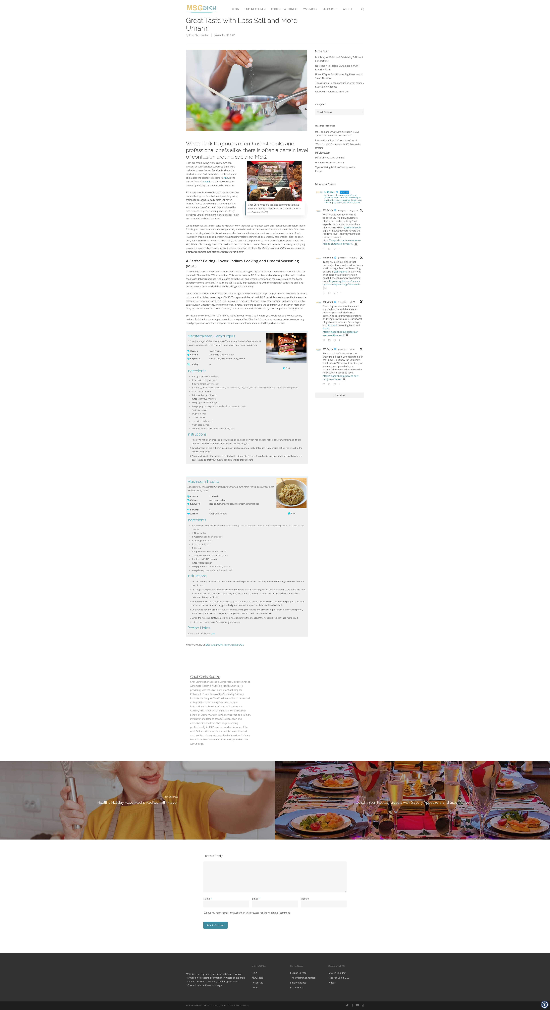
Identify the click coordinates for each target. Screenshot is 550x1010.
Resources (257, 982)
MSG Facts (257, 977)
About (212, 985)
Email (256, 898)
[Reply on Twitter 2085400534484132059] (324, 293)
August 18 (354, 210)
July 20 (352, 349)
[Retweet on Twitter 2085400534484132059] (330, 293)
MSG (226, 177)
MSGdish (328, 210)
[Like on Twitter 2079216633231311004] (336, 384)
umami (206, 181)
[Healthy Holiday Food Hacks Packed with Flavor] (137, 800)
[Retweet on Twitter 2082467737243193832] (330, 340)
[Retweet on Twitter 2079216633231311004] (330, 384)
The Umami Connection (303, 977)
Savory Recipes (298, 982)
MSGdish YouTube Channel (329, 157)
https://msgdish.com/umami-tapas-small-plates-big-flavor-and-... (342, 283)
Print (287, 368)
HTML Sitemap (211, 1005)
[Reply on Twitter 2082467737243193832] (324, 340)
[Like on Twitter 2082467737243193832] (336, 340)
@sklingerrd (340, 271)
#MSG (326, 328)
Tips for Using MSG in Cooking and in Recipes (335, 169)
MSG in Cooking (337, 972)
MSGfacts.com (322, 152)
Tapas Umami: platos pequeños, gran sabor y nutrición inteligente (339, 84)
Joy (213, 633)
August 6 (353, 258)
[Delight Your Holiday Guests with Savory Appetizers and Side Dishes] (412, 800)
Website (305, 898)
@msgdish (342, 210)
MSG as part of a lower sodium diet (224, 644)
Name (207, 898)
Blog (254, 972)
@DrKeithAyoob (352, 227)
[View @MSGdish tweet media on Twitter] (356, 244)
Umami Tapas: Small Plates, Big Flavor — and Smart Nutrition (339, 76)
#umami (332, 325)
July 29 (352, 302)
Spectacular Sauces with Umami (332, 91)
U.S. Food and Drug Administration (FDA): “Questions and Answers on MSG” (337, 133)
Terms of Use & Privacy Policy (234, 1005)
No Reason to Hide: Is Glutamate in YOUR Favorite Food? (337, 67)
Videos (332, 982)
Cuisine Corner (298, 972)
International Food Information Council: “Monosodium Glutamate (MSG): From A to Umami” (338, 144)
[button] (545, 1005)
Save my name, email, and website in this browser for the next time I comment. (248, 912)
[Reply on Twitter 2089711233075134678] (324, 249)
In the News (296, 987)
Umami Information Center (329, 162)
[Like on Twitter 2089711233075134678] (336, 249)
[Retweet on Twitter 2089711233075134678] (330, 249)
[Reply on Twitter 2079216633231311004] (324, 384)
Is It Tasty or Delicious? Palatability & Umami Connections (339, 59)
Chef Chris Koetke (199, 35)
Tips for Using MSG (338, 977)
